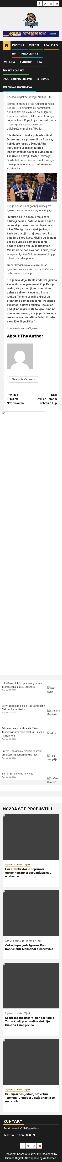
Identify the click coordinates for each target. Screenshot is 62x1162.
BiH (14, 53)
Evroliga (9, 62)
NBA (39, 62)
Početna (18, 45)
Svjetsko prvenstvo (17, 79)
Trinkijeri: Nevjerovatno (15, 399)
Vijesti (34, 45)
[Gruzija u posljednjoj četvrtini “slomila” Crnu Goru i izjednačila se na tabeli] (53, 760)
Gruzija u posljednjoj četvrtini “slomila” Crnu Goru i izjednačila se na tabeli (30, 1097)
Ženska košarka (13, 70)
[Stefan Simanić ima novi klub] (53, 783)
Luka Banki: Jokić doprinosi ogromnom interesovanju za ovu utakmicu (28, 872)
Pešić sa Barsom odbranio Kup (46, 399)
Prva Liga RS (29, 53)
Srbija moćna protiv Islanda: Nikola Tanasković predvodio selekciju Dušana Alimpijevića (23, 732)
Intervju (43, 79)
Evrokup (26, 62)
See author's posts (23, 379)
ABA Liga (49, 45)
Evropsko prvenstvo (17, 87)
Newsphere (32, 1158)
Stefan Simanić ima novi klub (17, 773)
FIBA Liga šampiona (24, 941)
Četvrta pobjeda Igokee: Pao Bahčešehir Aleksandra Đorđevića (29, 947)
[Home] (6, 45)
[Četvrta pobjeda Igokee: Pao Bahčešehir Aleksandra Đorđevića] (53, 715)
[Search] (57, 45)
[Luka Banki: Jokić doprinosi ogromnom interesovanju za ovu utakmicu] (53, 693)
